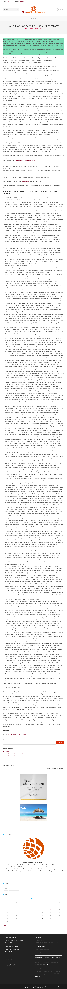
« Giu (4, 925)
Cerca (5, 740)
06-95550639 (21, 1)
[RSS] (16, 888)
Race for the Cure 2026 (9, 758)
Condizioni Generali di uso (35, 28)
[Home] (26, 28)
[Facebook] (31, 877)
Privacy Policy (31, 987)
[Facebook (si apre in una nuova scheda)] (58, 9)
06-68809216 (9, 1)
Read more (46, 964)
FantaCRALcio (6, 752)
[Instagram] (35, 877)
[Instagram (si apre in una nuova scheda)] (62, 9)
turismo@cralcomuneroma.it (13, 949)
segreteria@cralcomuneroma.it (25, 160)
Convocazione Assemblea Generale (12, 756)
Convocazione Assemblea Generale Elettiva (14, 754)
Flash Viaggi (25, 181)
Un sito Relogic (39, 987)
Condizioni (55, 986)
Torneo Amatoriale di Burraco (11, 760)
